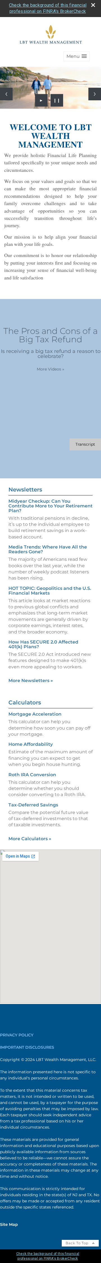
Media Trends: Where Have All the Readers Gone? (47, 549)
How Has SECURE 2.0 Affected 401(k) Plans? (43, 644)
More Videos (50, 369)
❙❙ (57, 100)
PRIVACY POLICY (16, 1035)
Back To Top (77, 1243)
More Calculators (29, 838)
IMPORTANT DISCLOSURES (27, 1047)
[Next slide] (94, 94)
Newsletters (25, 489)
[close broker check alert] (93, 5)
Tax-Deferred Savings (33, 805)
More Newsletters (30, 680)
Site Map (9, 1224)
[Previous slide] (6, 94)
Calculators (24, 702)
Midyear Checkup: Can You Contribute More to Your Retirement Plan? (50, 505)
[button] (76, 56)
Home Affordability (30, 744)
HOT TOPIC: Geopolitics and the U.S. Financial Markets (49, 591)
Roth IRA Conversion (32, 774)
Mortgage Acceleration (34, 714)
